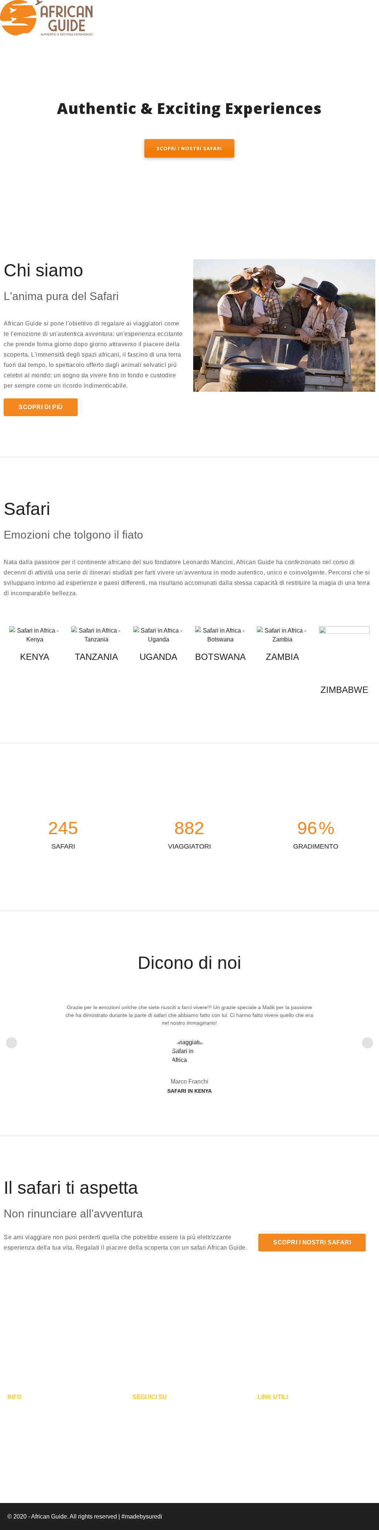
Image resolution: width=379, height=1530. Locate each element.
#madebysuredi (141, 1516)
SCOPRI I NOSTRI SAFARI (189, 148)
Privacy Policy (276, 1409)
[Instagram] (157, 1411)
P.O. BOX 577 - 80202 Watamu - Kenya (58, 1422)
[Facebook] (139, 1411)
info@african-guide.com (38, 1446)
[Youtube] (176, 1411)
